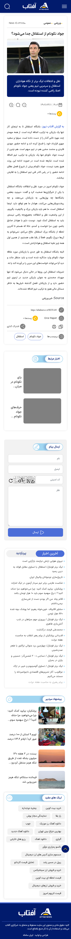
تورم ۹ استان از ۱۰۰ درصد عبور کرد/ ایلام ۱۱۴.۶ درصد (22, 737)
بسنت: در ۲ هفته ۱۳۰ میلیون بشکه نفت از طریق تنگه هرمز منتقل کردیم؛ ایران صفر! (22, 758)
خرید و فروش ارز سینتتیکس (47, 870)
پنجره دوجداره (29, 808)
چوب (28, 824)
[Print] (53, 326)
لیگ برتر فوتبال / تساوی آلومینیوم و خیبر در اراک (38, 666)
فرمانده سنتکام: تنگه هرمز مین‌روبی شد (23, 779)
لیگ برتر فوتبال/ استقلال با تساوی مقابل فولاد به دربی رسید (38, 569)
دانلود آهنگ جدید (20, 831)
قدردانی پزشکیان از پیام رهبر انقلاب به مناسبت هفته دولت (39, 638)
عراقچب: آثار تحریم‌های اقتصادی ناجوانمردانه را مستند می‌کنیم (39, 674)
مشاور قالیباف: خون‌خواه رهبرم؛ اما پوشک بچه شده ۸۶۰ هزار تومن (36, 611)
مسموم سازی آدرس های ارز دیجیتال (43, 855)
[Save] (61, 326)
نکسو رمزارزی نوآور (51, 847)
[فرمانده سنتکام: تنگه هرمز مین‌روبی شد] (51, 779)
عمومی (47, 23)
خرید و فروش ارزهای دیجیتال (46, 886)
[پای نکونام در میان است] (42, 381)
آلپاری (58, 839)
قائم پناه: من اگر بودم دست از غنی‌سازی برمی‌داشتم (42, 601)
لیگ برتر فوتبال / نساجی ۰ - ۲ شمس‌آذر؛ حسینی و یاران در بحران (37, 658)
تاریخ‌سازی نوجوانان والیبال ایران (46, 577)
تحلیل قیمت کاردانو (24, 862)
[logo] (36, 6)
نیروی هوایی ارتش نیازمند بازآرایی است (42, 561)
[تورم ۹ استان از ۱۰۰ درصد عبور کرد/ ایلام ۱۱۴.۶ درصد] (51, 737)
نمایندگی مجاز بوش (37, 816)
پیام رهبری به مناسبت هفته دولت (45, 682)
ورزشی (57, 23)
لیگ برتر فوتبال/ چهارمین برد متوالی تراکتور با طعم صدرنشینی (36, 648)
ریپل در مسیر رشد (52, 862)
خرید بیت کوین (53, 808)
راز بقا (58, 816)
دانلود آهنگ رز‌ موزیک (50, 824)
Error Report (50, 318)
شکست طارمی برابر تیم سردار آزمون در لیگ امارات (37, 583)
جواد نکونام (35, 337)
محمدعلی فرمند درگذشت (50, 630)
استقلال (20, 337)
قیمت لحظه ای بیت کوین (48, 878)
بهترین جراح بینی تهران (49, 831)
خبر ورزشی (47, 298)
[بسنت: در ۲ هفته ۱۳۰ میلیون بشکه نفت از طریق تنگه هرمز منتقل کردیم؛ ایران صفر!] (51, 758)
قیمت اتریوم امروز (52, 893)
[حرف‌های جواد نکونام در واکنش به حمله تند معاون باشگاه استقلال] (42, 411)
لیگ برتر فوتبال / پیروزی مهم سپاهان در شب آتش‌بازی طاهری (39, 622)
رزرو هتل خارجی (18, 839)
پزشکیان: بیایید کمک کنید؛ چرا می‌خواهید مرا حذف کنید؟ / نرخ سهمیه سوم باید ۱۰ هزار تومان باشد (37, 591)
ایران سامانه (28, 935)
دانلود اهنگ (41, 839)
